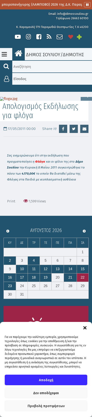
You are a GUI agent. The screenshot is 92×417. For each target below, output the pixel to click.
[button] (85, 327)
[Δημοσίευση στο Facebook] (63, 129)
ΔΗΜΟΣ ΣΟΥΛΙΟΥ (42, 54)
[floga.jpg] (46, 99)
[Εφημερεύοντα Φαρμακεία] (82, 37)
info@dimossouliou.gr (72, 14)
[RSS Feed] (49, 37)
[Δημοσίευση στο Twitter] (74, 129)
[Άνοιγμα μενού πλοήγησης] (4, 54)
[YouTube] (18, 37)
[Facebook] (39, 37)
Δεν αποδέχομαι (46, 393)
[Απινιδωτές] (70, 37)
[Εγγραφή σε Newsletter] (60, 37)
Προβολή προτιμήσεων (46, 406)
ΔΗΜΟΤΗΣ (73, 54)
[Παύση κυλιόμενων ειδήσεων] (87, 4)
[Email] (84, 129)
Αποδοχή (46, 380)
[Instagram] (28, 37)
